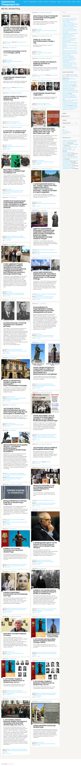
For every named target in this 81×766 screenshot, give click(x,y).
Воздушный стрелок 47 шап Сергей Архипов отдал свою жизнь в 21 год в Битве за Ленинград (69, 53)
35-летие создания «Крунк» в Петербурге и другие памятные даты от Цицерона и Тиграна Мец (70, 24)
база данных (9, 522)
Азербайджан (9, 477)
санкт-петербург (52, 203)
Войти (63, 129)
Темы (64, 1)
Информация (52, 1)
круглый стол (37, 504)
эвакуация (35, 438)
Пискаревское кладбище (50, 385)
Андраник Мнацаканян (41, 252)
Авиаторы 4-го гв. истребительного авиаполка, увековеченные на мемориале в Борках (69, 40)
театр (56, 30)
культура (8, 609)
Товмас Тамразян (14, 192)
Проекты (46, 1)
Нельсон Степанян (41, 298)
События (40, 1)
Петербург (9, 42)
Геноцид (12, 398)
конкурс (22, 293)
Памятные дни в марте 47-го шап (69, 58)
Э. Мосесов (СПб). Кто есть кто (68, 36)
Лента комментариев (66, 132)
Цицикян (53, 743)
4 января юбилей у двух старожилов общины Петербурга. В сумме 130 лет (70, 76)
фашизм (34, 655)
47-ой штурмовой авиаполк (42, 503)
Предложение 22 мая (66, 37)
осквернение (22, 237)
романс (20, 609)
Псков (25, 42)
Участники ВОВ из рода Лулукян (69, 62)
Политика (5, 474)
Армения (39, 75)
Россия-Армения (19, 236)
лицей (46, 743)
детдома (44, 435)
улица (34, 204)
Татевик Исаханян (20, 294)
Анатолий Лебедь (51, 503)
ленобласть (10, 294)
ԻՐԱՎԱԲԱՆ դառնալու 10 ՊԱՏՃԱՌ (70, 144)
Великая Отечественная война (42, 653)
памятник (5, 238)
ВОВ (17, 42)
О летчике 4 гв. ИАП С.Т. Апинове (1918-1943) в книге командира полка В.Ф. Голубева (69, 31)
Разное (78, 1)
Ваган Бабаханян (47, 12)
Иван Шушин (50, 296)
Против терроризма (50, 249)
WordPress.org (65, 133)
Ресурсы (69, 1)
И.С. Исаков (41, 203)
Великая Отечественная (12, 750)
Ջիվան (64, 74)
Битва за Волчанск (66, 163)
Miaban (14, 12)
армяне (8, 692)
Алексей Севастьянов (40, 296)
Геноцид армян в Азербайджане (17, 473)
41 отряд (38, 52)
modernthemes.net (11, 764)
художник (20, 192)
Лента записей (65, 131)
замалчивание (6, 478)
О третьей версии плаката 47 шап (69, 50)
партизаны (49, 52)
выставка (49, 162)
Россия (47, 103)
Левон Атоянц (12, 653)
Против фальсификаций (51, 294)
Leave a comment (7, 43)
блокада (38, 30)
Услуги (74, 1)
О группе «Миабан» (66, 21)
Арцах (8, 473)
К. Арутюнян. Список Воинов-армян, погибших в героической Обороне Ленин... (69, 142)
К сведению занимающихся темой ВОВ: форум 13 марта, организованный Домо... (69, 148)
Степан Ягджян (6, 352)
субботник (42, 386)
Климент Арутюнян (16, 565)
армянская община (11, 293)
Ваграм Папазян (43, 30)
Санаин (48, 437)
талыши (21, 653)
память (49, 743)
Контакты (64, 155)
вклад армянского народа (41, 610)
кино (8, 653)
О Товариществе (33, 1)
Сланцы (14, 294)
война (47, 561)
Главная (25, 1)
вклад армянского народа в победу (19, 522)
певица (17, 609)
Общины (59, 1)
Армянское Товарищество (10, 3)
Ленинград (21, 42)
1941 (7, 146)
